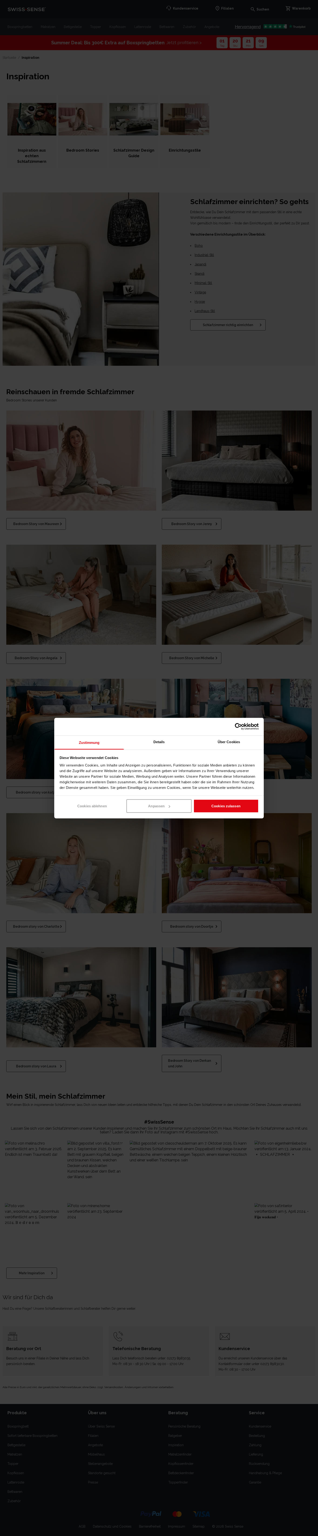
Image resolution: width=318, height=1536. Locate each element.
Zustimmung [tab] (89, 742)
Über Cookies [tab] (229, 742)
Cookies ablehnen (92, 806)
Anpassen (156, 806)
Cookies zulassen (225, 806)
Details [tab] (159, 742)
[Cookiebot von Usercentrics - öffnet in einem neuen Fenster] (238, 726)
